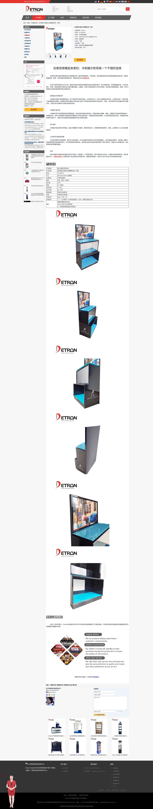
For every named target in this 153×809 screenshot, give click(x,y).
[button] (42, 76)
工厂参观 (51, 18)
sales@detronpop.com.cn (98, 771)
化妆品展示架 (27, 40)
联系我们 (96, 677)
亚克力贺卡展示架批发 (36, 162)
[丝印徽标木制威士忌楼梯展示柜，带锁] (58, 39)
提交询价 (123, 790)
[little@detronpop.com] (52, 695)
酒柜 (25, 57)
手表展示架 (27, 46)
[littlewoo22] (47, 695)
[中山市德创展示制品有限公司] (33, 9)
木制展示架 (34, 23)
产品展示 (38, 18)
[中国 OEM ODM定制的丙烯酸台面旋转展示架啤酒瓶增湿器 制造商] (27, 196)
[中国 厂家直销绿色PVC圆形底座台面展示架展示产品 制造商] (27, 173)
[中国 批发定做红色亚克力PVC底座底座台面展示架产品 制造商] (27, 180)
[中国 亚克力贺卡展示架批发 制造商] (27, 165)
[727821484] (49, 695)
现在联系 (98, 18)
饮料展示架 (67, 685)
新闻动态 (73, 18)
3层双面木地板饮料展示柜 (37, 186)
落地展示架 (60, 685)
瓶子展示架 (73, 685)
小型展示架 (27, 38)
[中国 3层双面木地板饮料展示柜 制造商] (27, 188)
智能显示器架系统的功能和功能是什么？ (34, 145)
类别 (28, 23)
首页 (24, 23)
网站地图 (115, 790)
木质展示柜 (85, 78)
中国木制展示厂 (58, 156)
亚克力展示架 (27, 29)
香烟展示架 (27, 49)
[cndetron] (54, 695)
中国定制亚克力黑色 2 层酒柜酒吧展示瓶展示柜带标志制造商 (37, 156)
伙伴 (62, 18)
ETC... (114, 786)
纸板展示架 (27, 51)
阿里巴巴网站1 (83, 795)
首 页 (27, 18)
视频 (108, 790)
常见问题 (86, 18)
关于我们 (65, 768)
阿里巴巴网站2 (72, 795)
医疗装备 (26, 54)
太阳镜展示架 (27, 43)
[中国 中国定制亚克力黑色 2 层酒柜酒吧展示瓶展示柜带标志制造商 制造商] (27, 157)
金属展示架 (27, 32)
